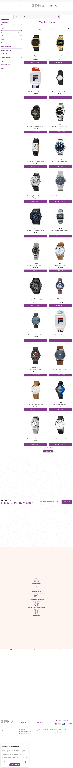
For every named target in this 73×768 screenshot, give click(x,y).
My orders (21, 725)
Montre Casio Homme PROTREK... (36, 300)
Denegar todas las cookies (10, 761)
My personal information (25, 731)
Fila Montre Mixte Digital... (35, 91)
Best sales (59, 28)
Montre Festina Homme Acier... (60, 126)
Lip (35, 159)
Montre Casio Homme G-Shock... (36, 230)
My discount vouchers (24, 733)
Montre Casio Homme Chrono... (35, 57)
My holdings (22, 729)
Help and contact (59, 1)
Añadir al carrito (35, 62)
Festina (60, 124)
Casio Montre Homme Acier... (60, 161)
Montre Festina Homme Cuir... (60, 439)
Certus (60, 194)
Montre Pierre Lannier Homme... (60, 300)
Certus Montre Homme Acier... (60, 369)
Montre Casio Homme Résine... (60, 91)
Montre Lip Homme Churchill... (35, 161)
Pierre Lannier (60, 298)
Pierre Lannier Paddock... (36, 369)
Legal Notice (39, 725)
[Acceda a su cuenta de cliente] (51, 6)
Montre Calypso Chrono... (60, 404)
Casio (35, 55)
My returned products (24, 727)
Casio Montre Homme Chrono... (60, 230)
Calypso (60, 402)
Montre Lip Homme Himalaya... (35, 196)
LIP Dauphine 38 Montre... (36, 404)
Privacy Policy (40, 734)
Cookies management (42, 736)
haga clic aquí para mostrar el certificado (53, 649)
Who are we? (40, 727)
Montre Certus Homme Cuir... (36, 334)
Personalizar (22, 761)
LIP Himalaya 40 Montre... (60, 265)
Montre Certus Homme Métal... (35, 439)
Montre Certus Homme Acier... (60, 196)
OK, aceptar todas (14, 764)
